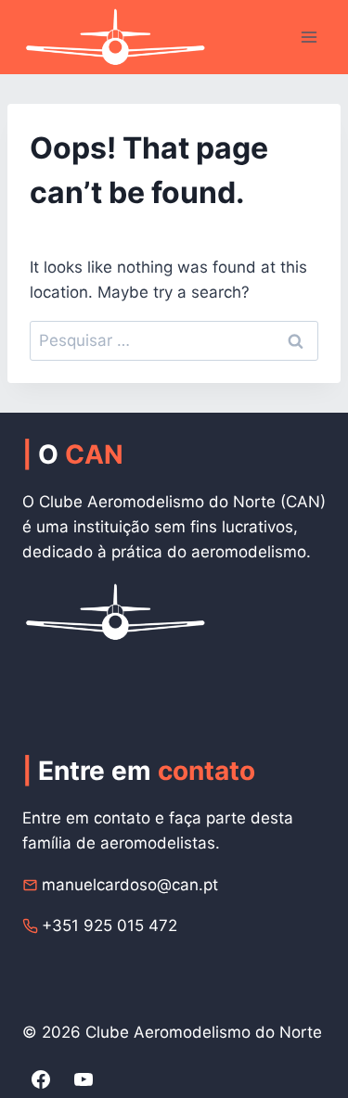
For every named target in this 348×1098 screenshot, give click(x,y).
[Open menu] (308, 36)
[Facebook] (40, 1079)
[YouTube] (83, 1079)
